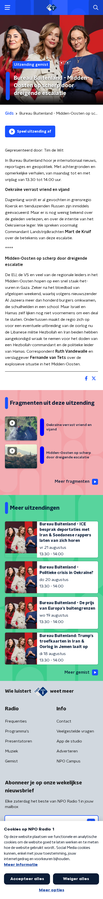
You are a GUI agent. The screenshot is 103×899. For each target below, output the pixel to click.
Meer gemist (77, 672)
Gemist (11, 761)
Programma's (17, 731)
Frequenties (16, 721)
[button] (7, 7)
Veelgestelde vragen (75, 731)
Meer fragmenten (72, 482)
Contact (63, 721)
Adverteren (67, 751)
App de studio (69, 741)
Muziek (11, 751)
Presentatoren (18, 741)
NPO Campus (68, 761)
